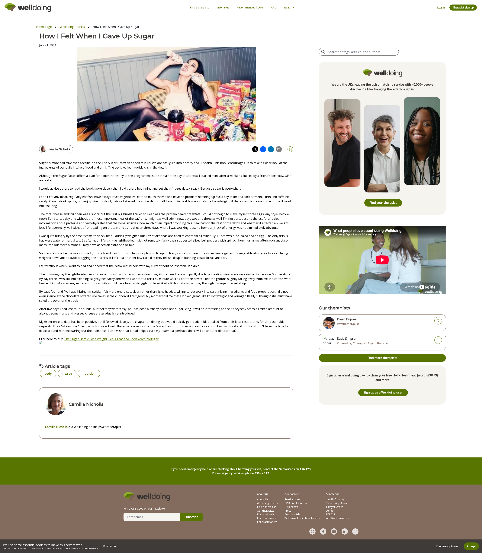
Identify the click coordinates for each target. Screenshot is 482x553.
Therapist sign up (463, 7)
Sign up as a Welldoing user (383, 392)
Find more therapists (382, 358)
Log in (441, 7)
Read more (110, 546)
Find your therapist (383, 203)
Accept (471, 546)
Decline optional (447, 546)
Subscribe (191, 517)
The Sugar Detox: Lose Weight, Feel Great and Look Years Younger (111, 339)
